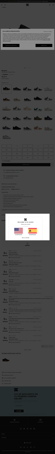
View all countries (25, 237)
